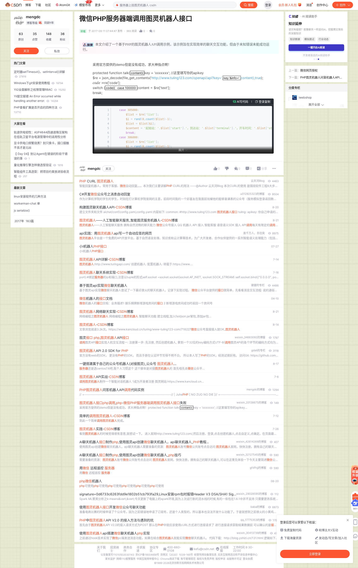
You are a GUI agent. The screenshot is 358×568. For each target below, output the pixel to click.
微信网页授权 (309, 70)
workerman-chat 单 (27, 203)
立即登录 (315, 554)
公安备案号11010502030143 (117, 554)
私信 (57, 51)
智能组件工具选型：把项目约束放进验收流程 (41, 174)
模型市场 (85, 5)
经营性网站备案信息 (205, 554)
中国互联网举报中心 (148, 558)
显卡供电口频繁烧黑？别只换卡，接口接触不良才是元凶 (41, 145)
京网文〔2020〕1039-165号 (176, 554)
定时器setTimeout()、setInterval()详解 (39, 74)
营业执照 (248, 558)
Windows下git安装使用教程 (38, 83)
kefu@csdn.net (204, 549)
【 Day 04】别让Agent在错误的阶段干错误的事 (41, 156)
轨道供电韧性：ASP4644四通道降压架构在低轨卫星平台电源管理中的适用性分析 (41, 134)
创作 (343, 5)
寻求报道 (141, 549)
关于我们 (101, 549)
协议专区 (154, 549)
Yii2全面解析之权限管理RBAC (40, 89)
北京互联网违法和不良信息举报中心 (238, 554)
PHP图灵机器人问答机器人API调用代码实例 (321, 78)
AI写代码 (242, 101)
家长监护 (110, 558)
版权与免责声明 (205, 558)
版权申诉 (220, 558)
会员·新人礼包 (288, 5)
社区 (48, 5)
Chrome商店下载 (169, 558)
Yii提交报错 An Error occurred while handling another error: (37, 98)
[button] (314, 59)
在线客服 (224, 549)
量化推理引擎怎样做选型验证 (38, 165)
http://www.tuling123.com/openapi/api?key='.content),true (206, 78)
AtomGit (64, 5)
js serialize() (22, 210)
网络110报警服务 (125, 558)
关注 (108, 168)
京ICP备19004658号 (147, 554)
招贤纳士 (114, 549)
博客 (28, 5)
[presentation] (137, 73)
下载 (38, 5)
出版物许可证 (234, 558)
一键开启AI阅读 (316, 47)
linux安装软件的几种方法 (30, 196)
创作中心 (322, 5)
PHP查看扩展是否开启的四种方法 (36, 110)
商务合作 (127, 549)
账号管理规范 (188, 558)
